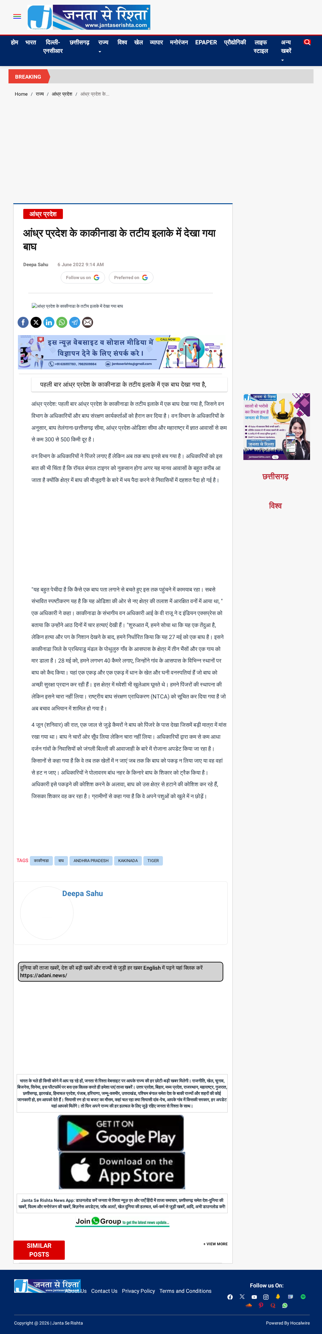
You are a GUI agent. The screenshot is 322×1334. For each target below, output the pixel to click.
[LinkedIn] (48, 320)
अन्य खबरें (286, 46)
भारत (30, 42)
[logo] (88, 17)
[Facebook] (23, 320)
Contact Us (104, 1291)
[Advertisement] (161, 149)
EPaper (206, 42)
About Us (76, 1291)
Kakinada (128, 860)
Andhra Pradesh (91, 860)
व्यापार (156, 42)
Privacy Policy (138, 1291)
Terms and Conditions (185, 1291)
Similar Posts (39, 1250)
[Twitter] (36, 320)
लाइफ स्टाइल (261, 46)
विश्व (122, 42)
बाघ (61, 860)
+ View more (215, 1244)
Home (21, 94)
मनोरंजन (179, 42)
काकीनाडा (41, 860)
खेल (138, 42)
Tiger (153, 860)
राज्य (103, 42)
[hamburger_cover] (17, 16)
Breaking (28, 77)
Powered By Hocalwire (288, 1323)
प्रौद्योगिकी (235, 42)
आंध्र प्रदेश (62, 94)
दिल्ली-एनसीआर (53, 46)
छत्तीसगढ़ (79, 42)
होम (14, 42)
